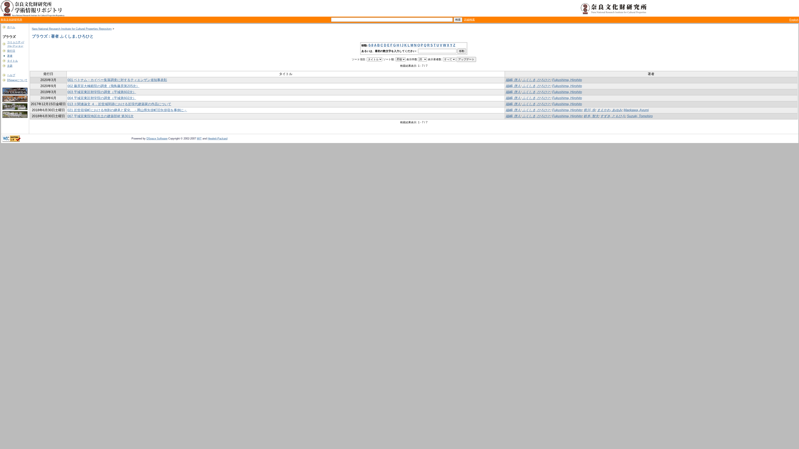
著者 (9, 55)
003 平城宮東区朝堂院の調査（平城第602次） (101, 92)
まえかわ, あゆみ (609, 110)
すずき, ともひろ (612, 116)
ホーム (11, 27)
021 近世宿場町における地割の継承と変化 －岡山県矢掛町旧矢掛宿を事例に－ (127, 110)
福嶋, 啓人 (513, 80)
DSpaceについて (17, 80)
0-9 (370, 45)
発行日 (11, 50)
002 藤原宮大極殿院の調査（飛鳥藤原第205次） (103, 86)
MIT (199, 138)
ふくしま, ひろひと (536, 80)
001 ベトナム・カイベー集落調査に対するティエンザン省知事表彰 (117, 80)
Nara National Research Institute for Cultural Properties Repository (72, 28)
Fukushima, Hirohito (567, 80)
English (793, 19)
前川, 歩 (589, 110)
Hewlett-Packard (217, 138)
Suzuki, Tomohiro (640, 116)
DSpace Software (156, 138)
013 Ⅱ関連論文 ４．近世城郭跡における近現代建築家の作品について (119, 104)
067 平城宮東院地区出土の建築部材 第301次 (100, 116)
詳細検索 (469, 19)
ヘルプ (11, 75)
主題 (9, 65)
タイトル (12, 60)
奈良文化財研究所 (11, 19)
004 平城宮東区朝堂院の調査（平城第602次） (101, 98)
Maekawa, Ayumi (636, 110)
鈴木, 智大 (591, 116)
